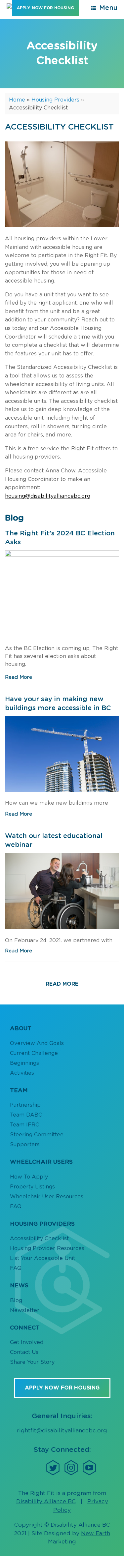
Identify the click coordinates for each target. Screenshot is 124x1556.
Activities (22, 1073)
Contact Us (24, 1352)
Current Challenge (34, 1053)
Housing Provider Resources (47, 1248)
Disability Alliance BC (46, 1501)
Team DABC (26, 1115)
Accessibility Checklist (39, 1238)
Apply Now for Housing (45, 8)
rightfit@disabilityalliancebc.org (62, 1430)
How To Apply (29, 1177)
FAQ (15, 1206)
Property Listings (32, 1186)
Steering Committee (36, 1134)
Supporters (25, 1144)
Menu (108, 8)
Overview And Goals (37, 1043)
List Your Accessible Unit (42, 1258)
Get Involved (26, 1342)
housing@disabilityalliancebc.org (47, 496)
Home (17, 100)
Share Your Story (32, 1362)
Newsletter (24, 1310)
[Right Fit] (9, 6)
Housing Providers (55, 100)
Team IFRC (24, 1124)
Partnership (25, 1105)
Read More (18, 677)
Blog (16, 1300)
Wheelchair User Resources (46, 1196)
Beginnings (24, 1063)
